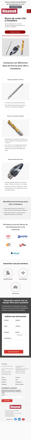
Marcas (3, 377)
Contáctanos (19, 382)
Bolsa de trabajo (20, 384)
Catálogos (4, 384)
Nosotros (4, 382)
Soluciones (4, 364)
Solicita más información (15, 32)
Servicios (18, 377)
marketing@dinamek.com (10, 415)
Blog (17, 379)
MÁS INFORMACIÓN (15, 7)
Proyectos (4, 379)
